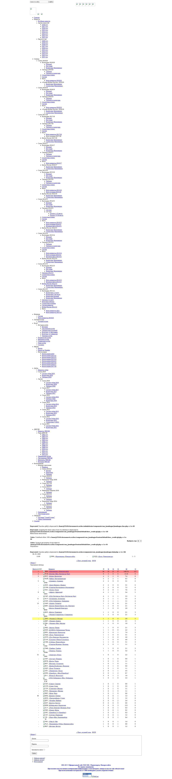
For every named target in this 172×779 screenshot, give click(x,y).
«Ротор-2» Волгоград (56, 675)
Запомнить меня (37, 750)
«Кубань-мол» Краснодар (57, 705)
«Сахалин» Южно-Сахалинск (59, 639)
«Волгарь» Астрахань (56, 663)
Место (35, 569)
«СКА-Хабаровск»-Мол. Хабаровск (61, 678)
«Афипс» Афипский (55, 592)
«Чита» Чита (53, 693)
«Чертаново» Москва (56, 691)
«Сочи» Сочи (53, 686)
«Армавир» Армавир (56, 581)
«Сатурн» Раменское (56, 715)
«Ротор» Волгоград (55, 576)
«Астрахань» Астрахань (57, 598)
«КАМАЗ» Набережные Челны (59, 630)
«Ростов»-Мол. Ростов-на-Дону (59, 574)
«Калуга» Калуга (54, 703)
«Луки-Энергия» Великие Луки (59, 708)
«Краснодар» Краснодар (57, 632)
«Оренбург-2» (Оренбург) (57, 712)
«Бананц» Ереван (55, 696)
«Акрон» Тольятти (55, 603)
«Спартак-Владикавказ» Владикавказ (61, 587)
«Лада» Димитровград (105, 556)
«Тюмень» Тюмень (55, 651)
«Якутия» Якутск (55, 726)
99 (95, 561)
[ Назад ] (33, 563)
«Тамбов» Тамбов (55, 648)
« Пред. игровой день (83, 561)
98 (93, 561)
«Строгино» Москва (56, 688)
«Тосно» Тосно (54, 590)
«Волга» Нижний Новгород (58, 608)
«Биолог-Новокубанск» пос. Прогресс (62, 606)
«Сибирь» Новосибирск (57, 642)
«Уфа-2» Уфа (53, 721)
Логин (34, 738)
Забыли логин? (39, 760)
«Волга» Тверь (54, 661)
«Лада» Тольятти (54, 668)
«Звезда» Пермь (54, 627)
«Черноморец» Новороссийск (65, 556)
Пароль (34, 744)
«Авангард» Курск (55, 655)
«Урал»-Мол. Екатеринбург (58, 717)
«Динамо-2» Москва (56, 618)
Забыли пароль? (39, 758)
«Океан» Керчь (54, 710)
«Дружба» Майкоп (55, 700)
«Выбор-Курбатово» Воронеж (59, 666)
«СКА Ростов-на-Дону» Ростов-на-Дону (62, 596)
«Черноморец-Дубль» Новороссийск (61, 724)
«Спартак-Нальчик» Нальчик (58, 644)
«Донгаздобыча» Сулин (57, 698)
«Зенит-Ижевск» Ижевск (57, 585)
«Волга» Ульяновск (55, 612)
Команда (52, 569)
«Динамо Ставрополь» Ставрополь (61, 614)
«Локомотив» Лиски (56, 671)
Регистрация (38, 762)
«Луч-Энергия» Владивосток (58, 637)
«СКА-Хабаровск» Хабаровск (59, 601)
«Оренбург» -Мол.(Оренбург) (59, 673)
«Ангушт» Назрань (55, 659)
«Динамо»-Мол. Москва (57, 623)
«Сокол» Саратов (54, 684)
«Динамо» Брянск (55, 621)
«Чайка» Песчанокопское (57, 579)
